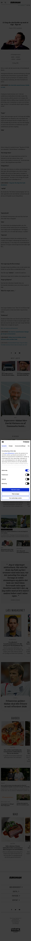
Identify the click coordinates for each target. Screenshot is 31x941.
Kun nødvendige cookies (15, 498)
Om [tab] (29, 446)
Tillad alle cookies (15, 489)
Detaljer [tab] (11, 446)
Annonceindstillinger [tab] (20, 446)
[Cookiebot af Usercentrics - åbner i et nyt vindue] (23, 442)
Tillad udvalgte (15, 493)
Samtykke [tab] (4, 446)
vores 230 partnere (10, 453)
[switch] (27, 475)
